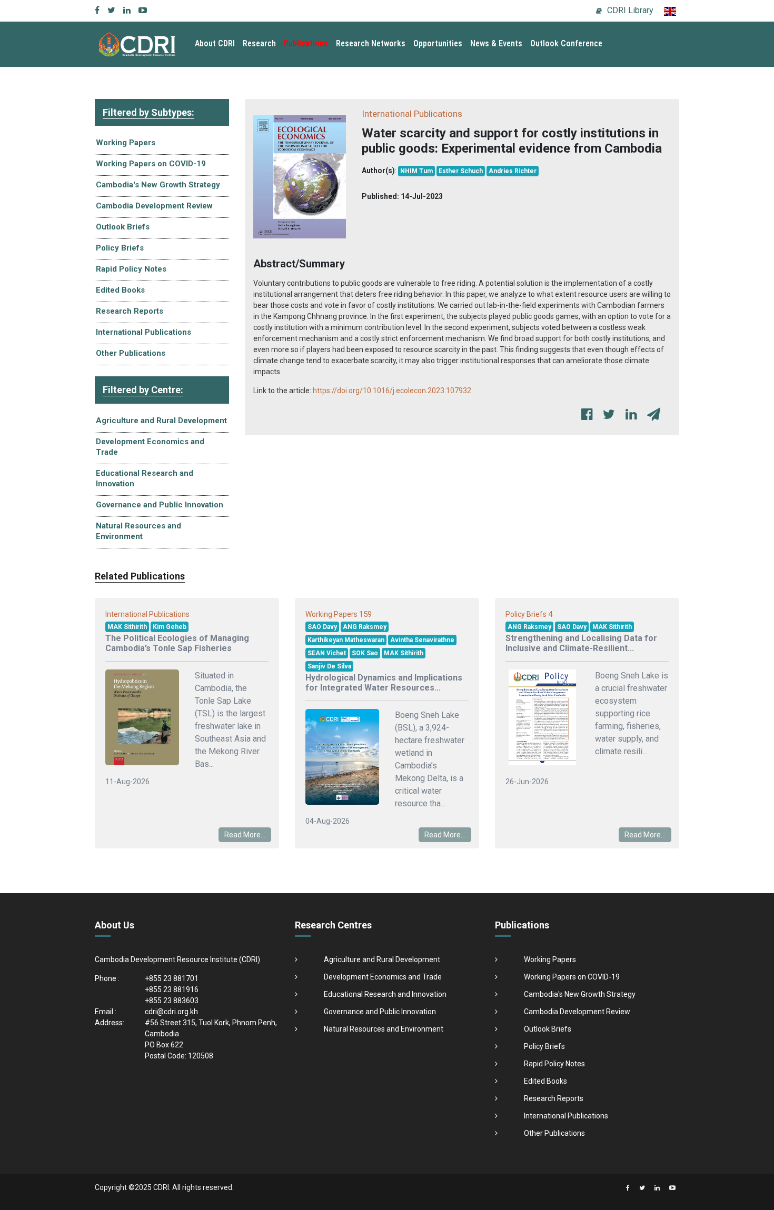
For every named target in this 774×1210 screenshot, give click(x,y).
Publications (306, 43)
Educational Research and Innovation (144, 478)
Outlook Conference (566, 43)
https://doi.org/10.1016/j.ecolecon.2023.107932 (392, 390)
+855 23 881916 (172, 989)
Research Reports (129, 311)
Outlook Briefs (123, 227)
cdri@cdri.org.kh (171, 1011)
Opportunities (437, 43)
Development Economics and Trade (150, 447)
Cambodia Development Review (154, 206)
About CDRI (215, 43)
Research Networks (370, 43)
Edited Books (120, 290)
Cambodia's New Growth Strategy (158, 184)
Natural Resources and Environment (138, 531)
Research (259, 43)
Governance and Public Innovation (159, 504)
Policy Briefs (120, 248)
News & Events (496, 43)
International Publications (143, 332)
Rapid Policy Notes (131, 269)
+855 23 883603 (172, 1000)
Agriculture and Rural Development (161, 420)
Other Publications (130, 353)
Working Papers (125, 142)
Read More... (244, 835)
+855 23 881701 (172, 978)
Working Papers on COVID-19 (151, 163)
